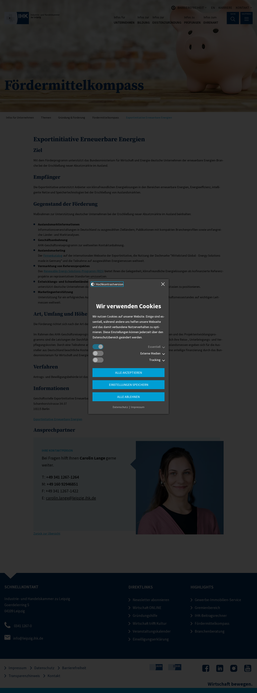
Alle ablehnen (128, 397)
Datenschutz (120, 407)
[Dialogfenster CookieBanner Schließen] (163, 284)
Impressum (137, 407)
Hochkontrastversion (109, 284)
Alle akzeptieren (128, 373)
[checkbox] (97, 346)
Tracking (154, 360)
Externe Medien (150, 353)
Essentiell (154, 347)
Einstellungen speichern (128, 385)
